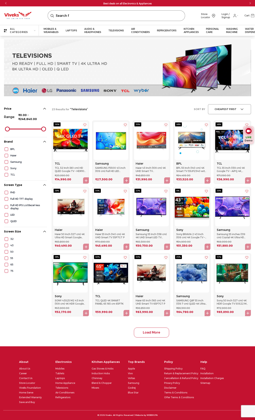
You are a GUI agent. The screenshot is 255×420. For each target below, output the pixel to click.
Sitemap (205, 382)
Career (23, 373)
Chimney (97, 378)
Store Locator (27, 382)
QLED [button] (13, 221)
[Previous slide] (6, 3)
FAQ (202, 368)
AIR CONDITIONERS (140, 30)
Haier (139, 163)
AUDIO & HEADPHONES (92, 30)
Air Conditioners (65, 392)
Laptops (60, 378)
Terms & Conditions (175, 392)
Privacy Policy (172, 382)
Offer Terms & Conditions (179, 397)
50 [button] (12, 251)
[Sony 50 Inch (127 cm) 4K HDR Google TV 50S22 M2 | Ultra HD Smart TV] (232, 274)
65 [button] (11, 264)
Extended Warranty (30, 397)
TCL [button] (12, 174)
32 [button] (12, 238)
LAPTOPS (71, 30)
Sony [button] (13, 168)
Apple (131, 368)
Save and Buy (27, 402)
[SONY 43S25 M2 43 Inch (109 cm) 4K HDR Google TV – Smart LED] (70, 274)
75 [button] (11, 270)
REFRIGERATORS (167, 30)
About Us (24, 368)
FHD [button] (12, 192)
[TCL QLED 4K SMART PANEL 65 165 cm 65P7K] (111, 274)
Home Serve (26, 392)
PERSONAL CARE (212, 30)
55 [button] (11, 258)
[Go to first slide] (250, 3)
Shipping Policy (173, 368)
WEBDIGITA (152, 415)
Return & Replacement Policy (181, 373)
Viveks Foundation (30, 387)
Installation (207, 373)
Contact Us (25, 378)
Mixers (95, 387)
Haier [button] (13, 155)
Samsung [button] (16, 161)
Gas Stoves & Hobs (103, 368)
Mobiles (60, 368)
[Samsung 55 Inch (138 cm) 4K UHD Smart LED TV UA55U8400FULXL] (151, 207)
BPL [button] (12, 149)
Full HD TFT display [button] (21, 198)
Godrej (132, 387)
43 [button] (12, 245)
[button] (247, 16)
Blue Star (133, 392)
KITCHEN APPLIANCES (191, 30)
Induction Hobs (101, 373)
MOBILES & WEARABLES (51, 30)
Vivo (130, 373)
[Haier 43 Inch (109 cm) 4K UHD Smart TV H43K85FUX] (151, 141)
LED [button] (12, 214)
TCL (57, 163)
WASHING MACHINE (232, 30)
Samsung (102, 163)
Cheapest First (225, 109)
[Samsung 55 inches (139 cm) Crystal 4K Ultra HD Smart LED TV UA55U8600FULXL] (232, 207)
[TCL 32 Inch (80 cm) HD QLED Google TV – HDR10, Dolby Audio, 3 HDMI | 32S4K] (70, 141)
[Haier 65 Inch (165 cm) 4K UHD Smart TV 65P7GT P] (151, 274)
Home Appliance (65, 382)
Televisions (61, 387)
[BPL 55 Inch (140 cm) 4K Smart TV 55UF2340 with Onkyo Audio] (192, 141)
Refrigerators (63, 397)
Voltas (131, 378)
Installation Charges (212, 378)
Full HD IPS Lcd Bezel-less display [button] (25, 207)
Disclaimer (170, 387)
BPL (179, 163)
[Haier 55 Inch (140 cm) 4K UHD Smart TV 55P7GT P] (111, 207)
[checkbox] (6, 149)
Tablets (59, 373)
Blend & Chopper (102, 382)
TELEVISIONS (116, 30)
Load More (151, 332)
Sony (179, 230)
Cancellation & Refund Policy (181, 378)
